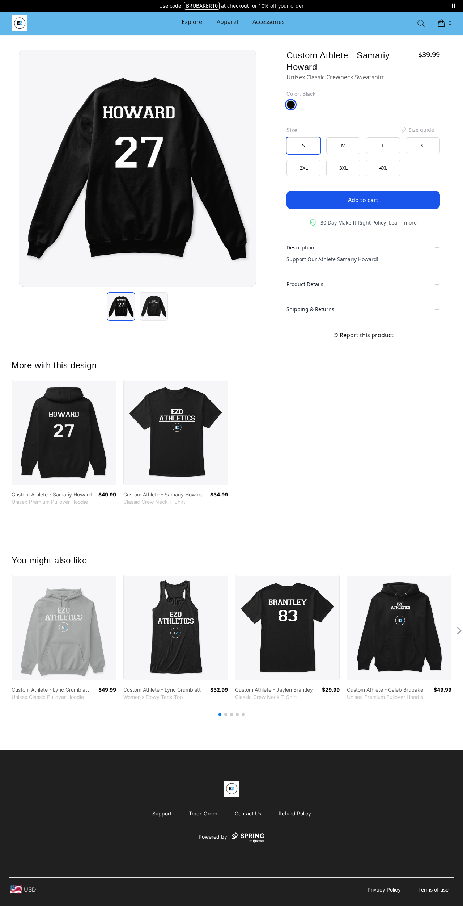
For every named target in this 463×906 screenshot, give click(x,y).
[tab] (121, 306)
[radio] (303, 145)
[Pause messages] (453, 5)
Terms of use (433, 889)
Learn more (403, 222)
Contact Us (248, 813)
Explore (192, 22)
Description (300, 247)
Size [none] (291, 130)
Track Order (203, 813)
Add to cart (363, 200)
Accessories (268, 22)
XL (423, 145)
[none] (417, 130)
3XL (343, 167)
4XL (383, 167)
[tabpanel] (137, 168)
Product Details (304, 284)
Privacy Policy (384, 889)
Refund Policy (295, 813)
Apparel (227, 22)
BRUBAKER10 (202, 5)
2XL (304, 167)
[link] (64, 432)
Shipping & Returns (310, 309)
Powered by (213, 837)
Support (161, 813)
